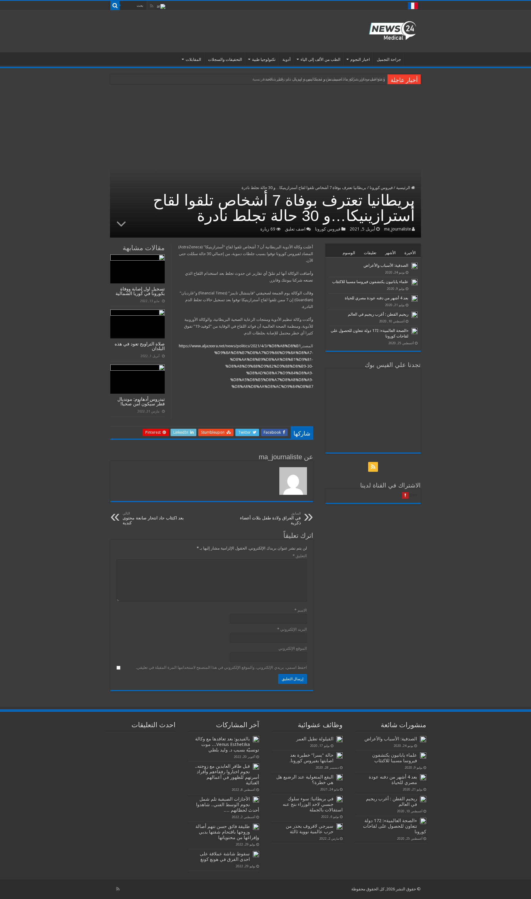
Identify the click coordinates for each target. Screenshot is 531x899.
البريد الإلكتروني (292, 629)
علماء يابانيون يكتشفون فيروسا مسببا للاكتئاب (370, 281)
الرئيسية (413, 58)
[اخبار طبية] (392, 30)
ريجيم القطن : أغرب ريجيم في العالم (378, 314)
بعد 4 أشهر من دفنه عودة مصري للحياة (376, 298)
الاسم (300, 610)
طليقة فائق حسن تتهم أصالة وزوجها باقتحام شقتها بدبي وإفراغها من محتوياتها (227, 832)
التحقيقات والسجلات (225, 59)
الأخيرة (410, 252)
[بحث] (115, 5)
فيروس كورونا (381, 187)
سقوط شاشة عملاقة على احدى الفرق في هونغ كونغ (225, 856)
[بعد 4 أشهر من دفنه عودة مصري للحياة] (414, 298)
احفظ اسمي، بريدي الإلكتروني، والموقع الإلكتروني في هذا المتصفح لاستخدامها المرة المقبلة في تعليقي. (221, 667)
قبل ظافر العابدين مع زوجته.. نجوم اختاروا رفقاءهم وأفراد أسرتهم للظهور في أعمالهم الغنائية (227, 774)
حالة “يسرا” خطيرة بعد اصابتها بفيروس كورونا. (311, 757)
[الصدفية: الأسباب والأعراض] (414, 266)
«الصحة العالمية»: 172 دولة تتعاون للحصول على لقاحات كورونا (394, 826)
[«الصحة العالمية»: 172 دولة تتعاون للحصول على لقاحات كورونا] (414, 331)
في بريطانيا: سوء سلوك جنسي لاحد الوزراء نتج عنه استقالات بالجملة (313, 804)
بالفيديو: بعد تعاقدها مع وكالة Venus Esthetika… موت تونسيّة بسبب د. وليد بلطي (227, 744)
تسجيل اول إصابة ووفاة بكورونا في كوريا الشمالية (140, 291)
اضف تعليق (295, 229)
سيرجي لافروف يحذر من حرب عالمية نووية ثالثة (309, 828)
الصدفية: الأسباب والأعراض (386, 265)
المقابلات (193, 59)
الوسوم (349, 252)
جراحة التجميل (389, 59)
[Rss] (151, 6)
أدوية (286, 59)
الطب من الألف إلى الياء (320, 59)
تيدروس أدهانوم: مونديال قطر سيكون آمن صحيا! (141, 401)
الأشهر (390, 252)
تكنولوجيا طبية (264, 59)
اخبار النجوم (360, 59)
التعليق (300, 556)
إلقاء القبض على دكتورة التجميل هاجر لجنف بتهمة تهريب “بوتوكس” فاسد (324, 79)
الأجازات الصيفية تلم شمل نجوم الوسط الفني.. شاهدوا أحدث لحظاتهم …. (227, 804)
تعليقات (370, 252)
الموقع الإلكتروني (292, 648)
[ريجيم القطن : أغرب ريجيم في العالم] (414, 315)
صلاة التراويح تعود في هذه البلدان (140, 346)
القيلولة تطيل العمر (314, 739)
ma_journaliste (397, 229)
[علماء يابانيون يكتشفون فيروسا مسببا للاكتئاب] (414, 282)
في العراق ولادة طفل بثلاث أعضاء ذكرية (270, 518)
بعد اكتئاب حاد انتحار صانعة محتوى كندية (153, 518)
